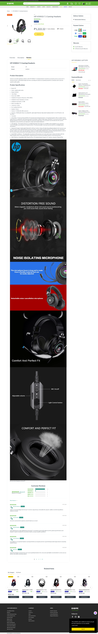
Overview (12, 57)
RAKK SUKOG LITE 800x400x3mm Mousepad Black (84, 93)
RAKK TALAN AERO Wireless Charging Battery (84, 84)
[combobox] (41, 3)
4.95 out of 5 (22, 491)
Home (8, 11)
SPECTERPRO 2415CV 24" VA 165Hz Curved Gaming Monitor (85, 126)
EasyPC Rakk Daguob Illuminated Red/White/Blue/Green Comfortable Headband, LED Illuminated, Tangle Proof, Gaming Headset (13, 589)
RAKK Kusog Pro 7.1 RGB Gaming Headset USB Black (27, 589)
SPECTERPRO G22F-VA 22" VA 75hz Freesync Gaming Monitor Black (84, 117)
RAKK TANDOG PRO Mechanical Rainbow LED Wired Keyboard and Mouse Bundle (84, 111)
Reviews (28, 57)
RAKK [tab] (73, 80)
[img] (13, 504)
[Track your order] (72, 3)
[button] (37, 19)
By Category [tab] (11, 572)
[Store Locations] (68, 4)
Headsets (18, 481)
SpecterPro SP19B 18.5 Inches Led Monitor (84, 144)
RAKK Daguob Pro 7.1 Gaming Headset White (41, 589)
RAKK (18, 576)
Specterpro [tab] (78, 80)
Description (20, 57)
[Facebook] (72, 617)
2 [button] (36, 559)
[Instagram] (79, 617)
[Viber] (75, 617)
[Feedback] (76, 4)
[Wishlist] (79, 3)
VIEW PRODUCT (13, 597)
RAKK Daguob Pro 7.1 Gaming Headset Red (70, 589)
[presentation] (89, 80)
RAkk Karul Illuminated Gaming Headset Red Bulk (56, 589)
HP (34, 14)
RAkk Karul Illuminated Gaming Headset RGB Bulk (84, 589)
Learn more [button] (75, 625)
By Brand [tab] (18, 572)
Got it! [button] (83, 629)
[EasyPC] (10, 3)
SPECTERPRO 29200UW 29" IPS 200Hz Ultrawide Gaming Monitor (84, 135)
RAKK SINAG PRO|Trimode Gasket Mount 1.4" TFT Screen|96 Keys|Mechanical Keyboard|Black (85, 102)
